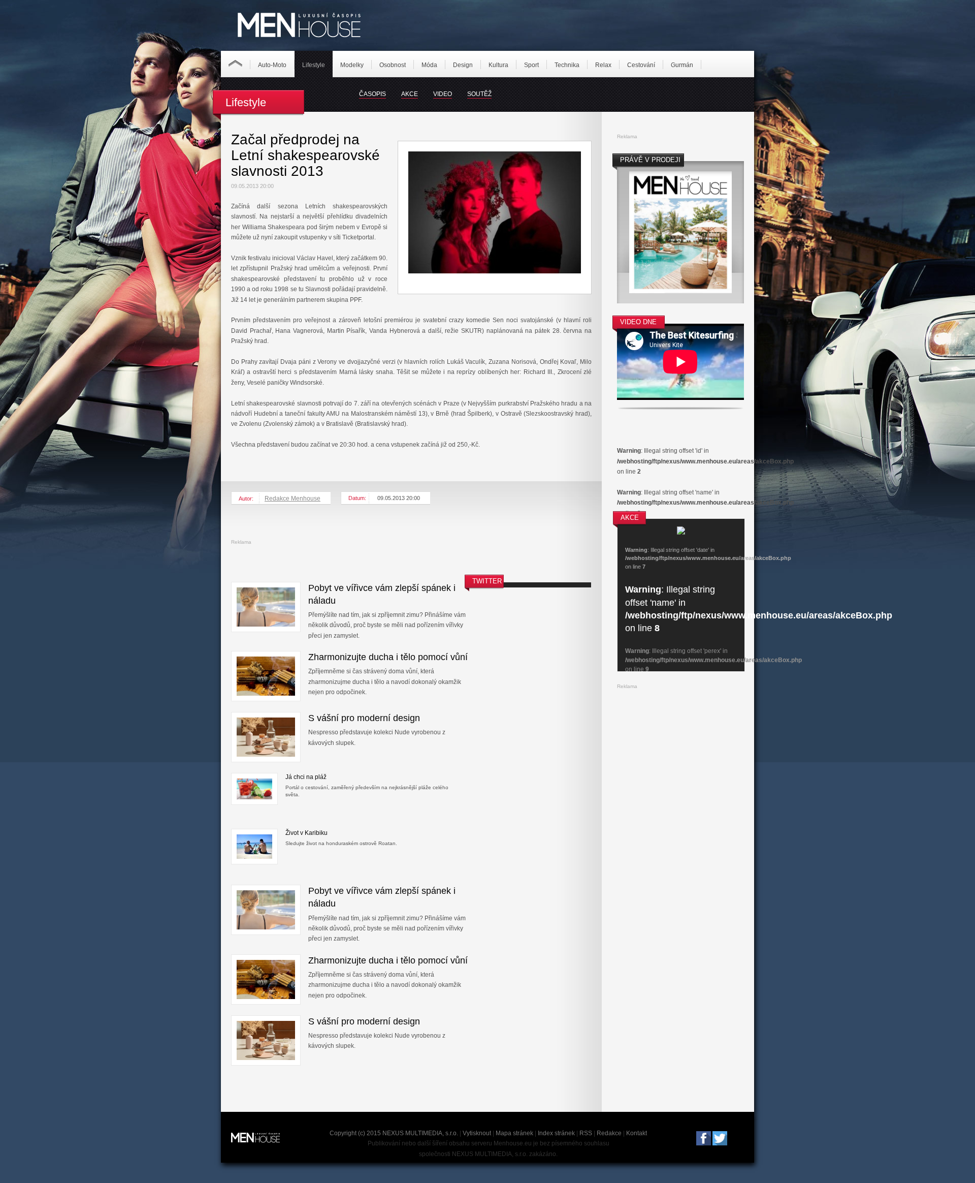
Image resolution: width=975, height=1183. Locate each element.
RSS (585, 1133)
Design (463, 65)
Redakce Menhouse (292, 498)
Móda (429, 65)
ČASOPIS (372, 94)
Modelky (352, 65)
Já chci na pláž (306, 777)
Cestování (641, 65)
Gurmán (682, 65)
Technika (567, 65)
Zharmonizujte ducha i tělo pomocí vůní (388, 657)
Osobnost (392, 65)
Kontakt (636, 1133)
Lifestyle (313, 65)
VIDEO (442, 94)
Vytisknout (477, 1133)
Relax (603, 65)
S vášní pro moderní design (364, 718)
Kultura (498, 65)
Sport (531, 65)
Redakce (609, 1133)
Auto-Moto (272, 65)
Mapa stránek (514, 1133)
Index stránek (556, 1133)
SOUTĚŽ (479, 94)
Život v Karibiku (306, 832)
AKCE (409, 94)
